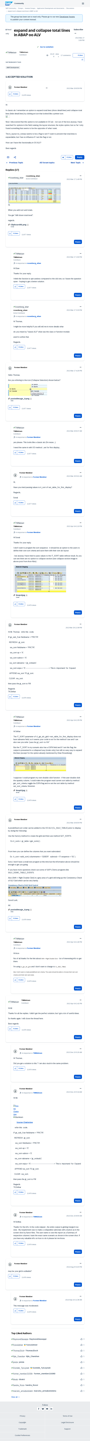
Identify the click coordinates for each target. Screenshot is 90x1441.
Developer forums (67, 17)
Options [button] (75, 33)
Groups (20, 8)
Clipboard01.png (18, 225)
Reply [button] (79, 157)
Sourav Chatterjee (25, 1122)
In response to (28, 263)
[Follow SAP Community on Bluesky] (43, 1409)
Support (67, 1429)
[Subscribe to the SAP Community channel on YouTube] (47, 1409)
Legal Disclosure (67, 1422)
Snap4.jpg (20, 595)
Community (19, 3)
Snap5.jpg (20, 790)
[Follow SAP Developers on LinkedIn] (51, 1409)
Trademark (22, 1429)
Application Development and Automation (50, 8)
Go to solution (46, 47)
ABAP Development (13, 67)
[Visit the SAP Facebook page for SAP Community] (39, 1409)
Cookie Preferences (22, 1435)
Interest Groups (30, 8)
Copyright (22, 1422)
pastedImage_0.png (20, 399)
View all (14, 1397)
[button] (82, 59)
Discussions (70, 8)
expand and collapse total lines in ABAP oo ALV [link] (23, 11)
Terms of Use (67, 1416)
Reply (78, 242)
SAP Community (11, 8)
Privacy (22, 1416)
